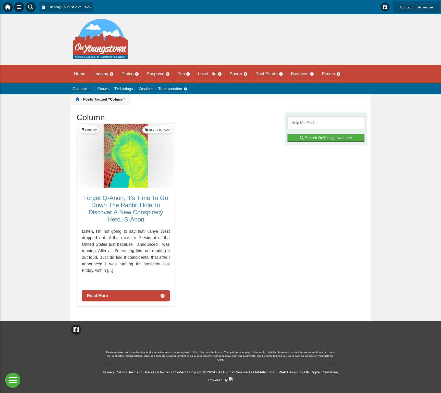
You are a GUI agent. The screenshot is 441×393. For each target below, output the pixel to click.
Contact (406, 7)
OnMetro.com (264, 372)
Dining (127, 73)
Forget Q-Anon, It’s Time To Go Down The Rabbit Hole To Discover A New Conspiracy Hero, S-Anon (125, 208)
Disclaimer (161, 372)
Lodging (100, 73)
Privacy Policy (114, 372)
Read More (97, 295)
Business (300, 73)
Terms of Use (139, 372)
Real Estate (266, 73)
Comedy (91, 130)
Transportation (170, 89)
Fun (181, 73)
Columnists (82, 89)
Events (328, 73)
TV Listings (123, 89)
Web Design (288, 372)
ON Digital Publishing (321, 372)
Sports (236, 73)
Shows (103, 89)
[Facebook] (385, 7)
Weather (146, 89)
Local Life (207, 73)
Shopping (155, 73)
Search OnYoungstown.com (328, 138)
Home (79, 73)
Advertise (425, 7)
